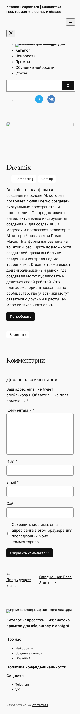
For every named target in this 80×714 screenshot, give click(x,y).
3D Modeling (23, 179)
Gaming (47, 179)
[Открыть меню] (70, 22)
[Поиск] (68, 85)
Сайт (10, 503)
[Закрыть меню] (10, 33)
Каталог (22, 50)
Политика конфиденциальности (36, 667)
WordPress (40, 705)
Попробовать (20, 316)
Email (12, 482)
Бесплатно (18, 334)
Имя (11, 461)
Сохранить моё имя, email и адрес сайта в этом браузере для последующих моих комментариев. (42, 533)
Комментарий (20, 410)
